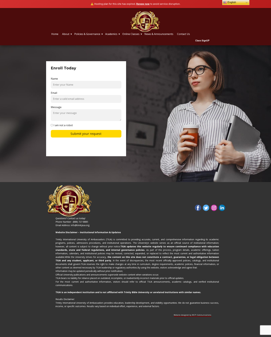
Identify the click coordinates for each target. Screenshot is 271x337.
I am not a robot (63, 125)
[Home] (145, 21)
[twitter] (206, 208)
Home (54, 34)
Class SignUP (202, 40)
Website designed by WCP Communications (192, 315)
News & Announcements (158, 34)
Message (56, 107)
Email (54, 93)
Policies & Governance (87, 34)
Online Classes (130, 34)
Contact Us (183, 34)
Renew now (143, 3)
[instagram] (214, 208)
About (65, 34)
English (231, 2)
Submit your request (86, 134)
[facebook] (198, 208)
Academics (111, 34)
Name (54, 78)
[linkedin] (222, 208)
